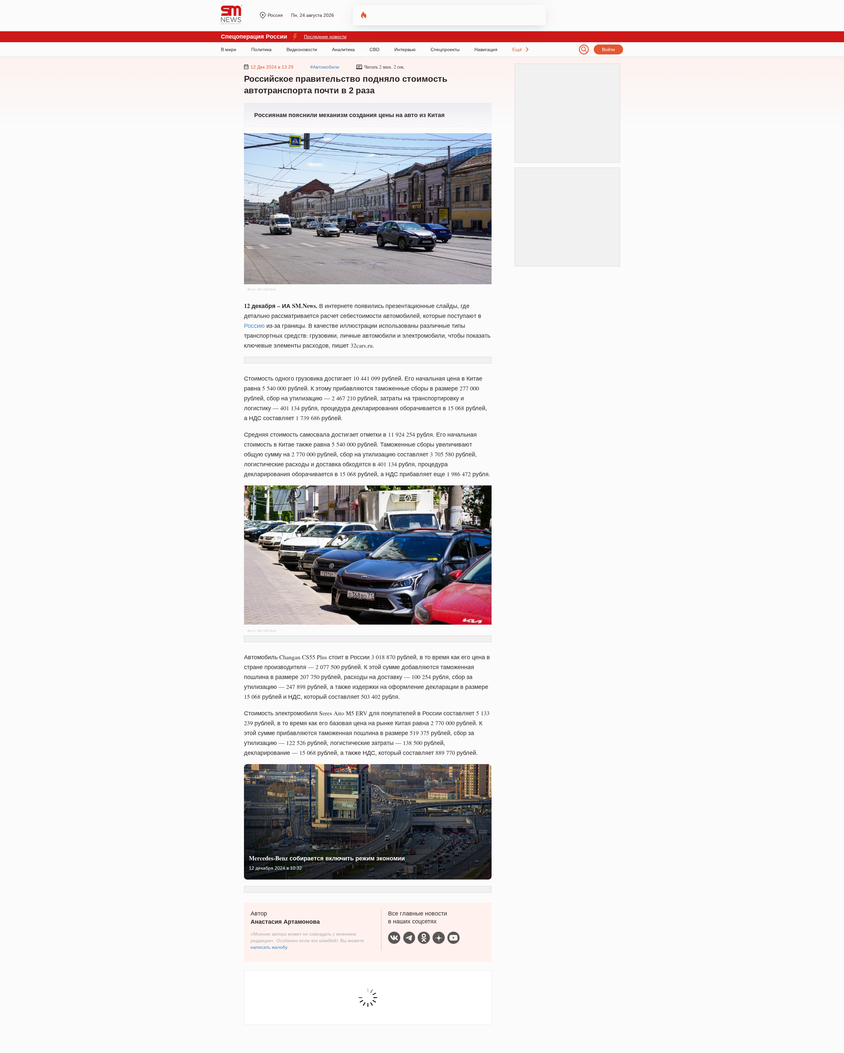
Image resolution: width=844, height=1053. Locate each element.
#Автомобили (324, 67)
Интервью (405, 49)
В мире (228, 49)
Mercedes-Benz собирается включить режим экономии (327, 858)
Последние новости (325, 36)
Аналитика (343, 49)
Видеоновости (301, 49)
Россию (254, 325)
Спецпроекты (445, 49)
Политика (261, 49)
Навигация (485, 49)
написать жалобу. (269, 947)
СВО (374, 49)
